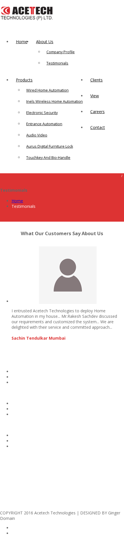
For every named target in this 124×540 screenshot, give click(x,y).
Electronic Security (42, 112)
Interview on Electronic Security (41, 414)
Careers (97, 111)
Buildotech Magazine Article (37, 371)
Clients (96, 80)
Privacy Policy (24, 441)
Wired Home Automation (47, 90)
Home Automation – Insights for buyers (49, 403)
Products (24, 80)
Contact (97, 127)
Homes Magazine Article (34, 377)
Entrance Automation (44, 123)
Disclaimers (22, 435)
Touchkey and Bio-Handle (48, 157)
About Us (44, 41)
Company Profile (60, 52)
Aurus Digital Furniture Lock (49, 146)
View (94, 95)
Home (21, 41)
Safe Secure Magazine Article (39, 382)
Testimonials (57, 63)
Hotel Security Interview (34, 409)
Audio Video (36, 135)
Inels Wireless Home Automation (54, 101)
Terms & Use (24, 446)
